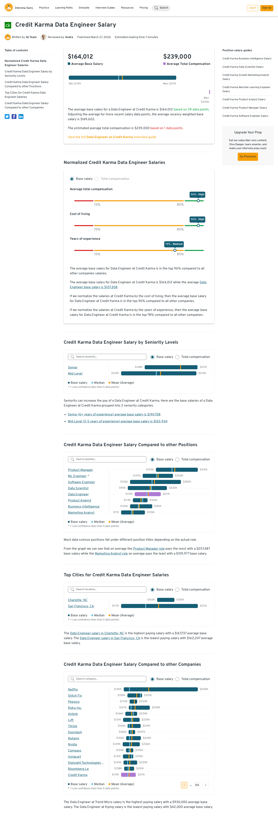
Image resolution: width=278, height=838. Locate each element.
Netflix (73, 690)
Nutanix (73, 739)
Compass (74, 751)
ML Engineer (77, 476)
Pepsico (74, 702)
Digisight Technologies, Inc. (88, 763)
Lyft (70, 720)
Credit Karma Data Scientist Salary (243, 67)
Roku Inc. (75, 708)
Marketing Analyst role (111, 554)
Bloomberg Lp (78, 769)
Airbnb (73, 714)
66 (197, 785)
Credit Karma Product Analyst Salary (244, 99)
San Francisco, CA (81, 606)
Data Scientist (78, 488)
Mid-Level (75, 374)
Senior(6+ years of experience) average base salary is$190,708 (114, 415)
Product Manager (80, 470)
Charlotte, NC (78, 600)
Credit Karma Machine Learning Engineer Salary (246, 89)
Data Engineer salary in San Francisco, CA (110, 638)
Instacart (74, 757)
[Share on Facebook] (14, 116)
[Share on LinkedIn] (21, 116)
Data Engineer (78, 495)
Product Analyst (79, 501)
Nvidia (72, 745)
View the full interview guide (112, 137)
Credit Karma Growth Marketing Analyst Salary (245, 77)
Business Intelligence (84, 507)
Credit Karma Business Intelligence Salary (246, 58)
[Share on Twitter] (7, 116)
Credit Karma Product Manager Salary (244, 108)
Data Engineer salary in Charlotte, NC (97, 633)
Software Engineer (81, 482)
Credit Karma (77, 775)
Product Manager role (149, 549)
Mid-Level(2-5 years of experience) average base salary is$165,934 (117, 422)
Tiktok (72, 726)
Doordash (75, 732)
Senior (73, 368)
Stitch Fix (75, 696)
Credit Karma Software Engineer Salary (245, 116)
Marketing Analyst (81, 513)
